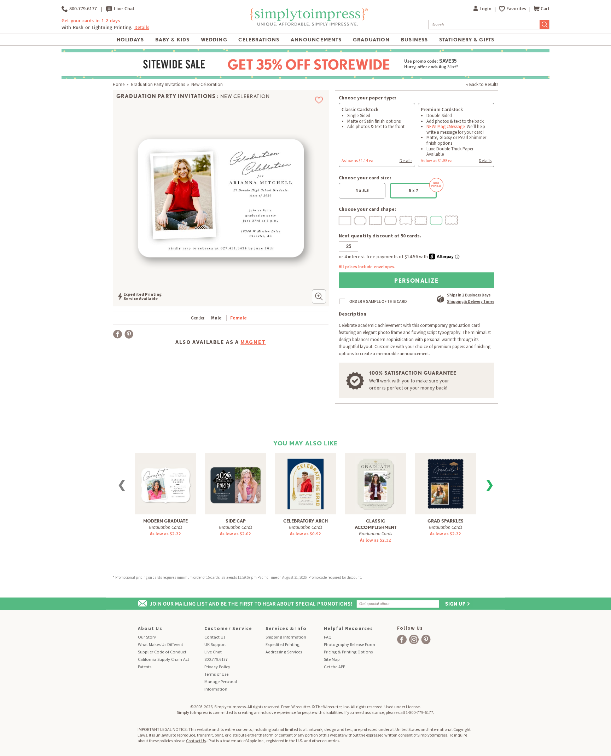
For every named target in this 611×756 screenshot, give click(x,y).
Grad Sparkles (445, 521)
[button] (319, 296)
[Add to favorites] (319, 100)
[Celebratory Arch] (305, 483)
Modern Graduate (165, 521)
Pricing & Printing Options (348, 651)
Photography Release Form (349, 644)
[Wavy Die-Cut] (452, 219)
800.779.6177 (82, 9)
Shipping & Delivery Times (470, 301)
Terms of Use (216, 674)
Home (118, 84)
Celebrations (258, 39)
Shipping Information (286, 637)
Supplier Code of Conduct (162, 651)
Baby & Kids (172, 39)
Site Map (332, 659)
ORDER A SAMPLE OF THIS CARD (378, 301)
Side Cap (236, 521)
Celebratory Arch (305, 521)
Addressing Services (284, 651)
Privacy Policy (217, 666)
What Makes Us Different (160, 644)
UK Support (215, 644)
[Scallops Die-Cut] (421, 219)
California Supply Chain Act (163, 659)
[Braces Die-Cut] (406, 219)
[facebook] (402, 639)
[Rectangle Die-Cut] (345, 219)
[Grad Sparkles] (445, 483)
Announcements (316, 39)
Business (414, 39)
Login (486, 9)
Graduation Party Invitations (158, 84)
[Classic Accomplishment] (375, 483)
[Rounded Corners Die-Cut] (437, 219)
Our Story (147, 637)
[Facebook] (117, 334)
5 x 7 (413, 190)
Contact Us (214, 637)
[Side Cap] (235, 480)
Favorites (516, 9)
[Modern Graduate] (165, 480)
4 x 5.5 (362, 190)
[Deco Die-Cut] (361, 219)
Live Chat (123, 9)
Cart (545, 9)
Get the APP (334, 666)
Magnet (253, 341)
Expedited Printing (282, 644)
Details (406, 160)
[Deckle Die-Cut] (376, 219)
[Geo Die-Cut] (391, 219)
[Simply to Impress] (308, 25)
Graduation (371, 39)
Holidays (130, 39)
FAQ (328, 637)
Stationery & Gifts (466, 39)
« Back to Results (482, 84)
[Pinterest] (128, 334)
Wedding (214, 39)
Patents (144, 666)
